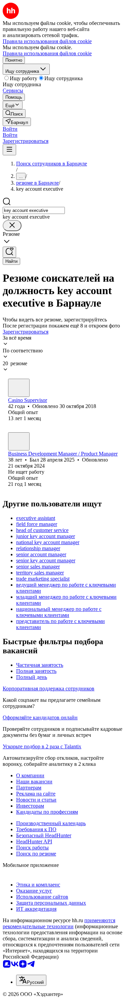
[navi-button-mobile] (9, 149)
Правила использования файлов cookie (47, 53)
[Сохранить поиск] (9, 252)
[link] (14, 113)
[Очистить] (12, 225)
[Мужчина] (19, 388)
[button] (10, 129)
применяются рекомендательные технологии (59, 923)
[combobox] (34, 210)
